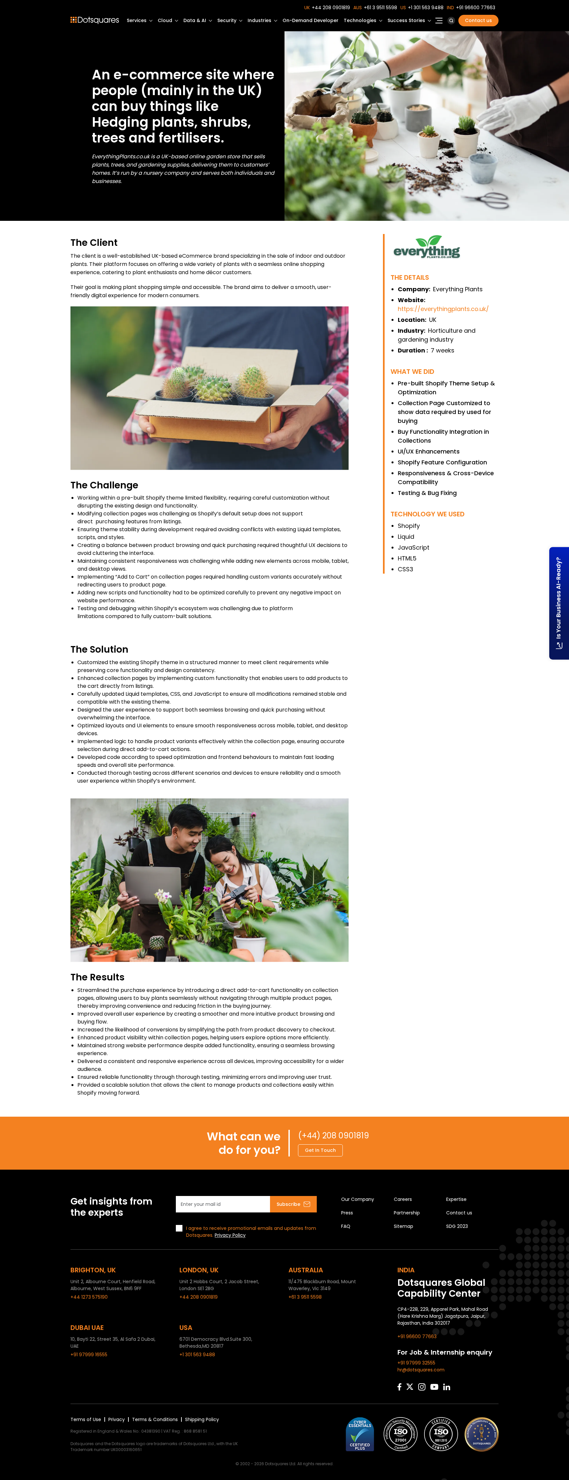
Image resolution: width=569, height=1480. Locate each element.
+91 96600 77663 (475, 7)
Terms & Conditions (155, 1419)
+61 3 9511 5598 (380, 7)
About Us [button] (439, 22)
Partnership (407, 1212)
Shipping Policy (202, 1419)
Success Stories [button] (406, 20)
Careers (403, 1199)
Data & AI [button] (194, 20)
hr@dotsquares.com (421, 1369)
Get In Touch (320, 1150)
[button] (451, 20)
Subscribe (288, 1204)
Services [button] (137, 20)
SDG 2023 (457, 1226)
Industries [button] (259, 20)
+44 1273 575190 (89, 1297)
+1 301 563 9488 (426, 7)
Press (347, 1212)
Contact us (478, 20)
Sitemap (403, 1226)
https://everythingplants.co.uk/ (443, 309)
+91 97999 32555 (416, 1363)
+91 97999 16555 (88, 1354)
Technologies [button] (360, 20)
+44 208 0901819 (331, 7)
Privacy (116, 1419)
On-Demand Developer (311, 20)
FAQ (345, 1226)
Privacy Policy (230, 1235)
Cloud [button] (165, 20)
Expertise (456, 1199)
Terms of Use (85, 1419)
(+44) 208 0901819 (333, 1135)
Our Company (357, 1199)
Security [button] (226, 20)
